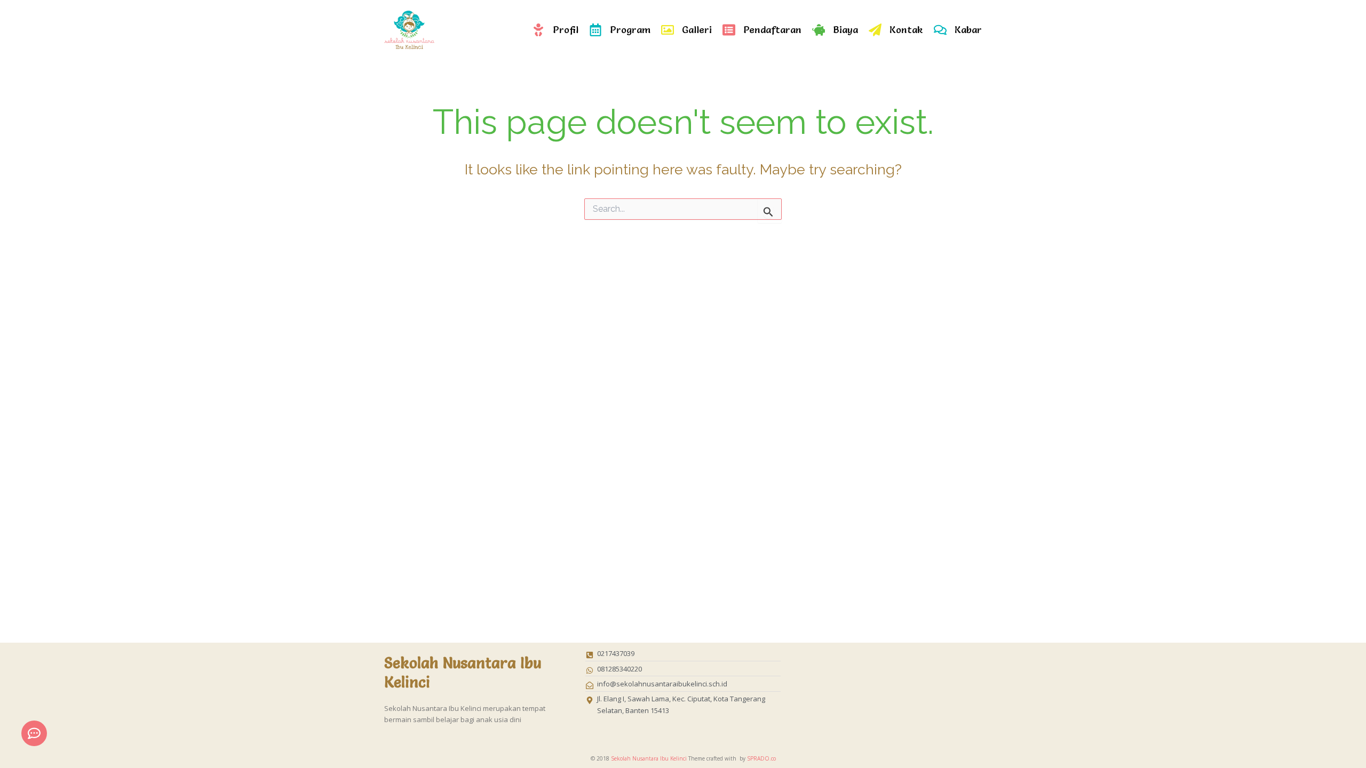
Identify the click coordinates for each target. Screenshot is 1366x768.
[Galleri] (667, 29)
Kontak (906, 29)
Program (630, 29)
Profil (565, 29)
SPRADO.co (761, 758)
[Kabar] (940, 29)
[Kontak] (875, 29)
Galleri (697, 29)
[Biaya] (818, 29)
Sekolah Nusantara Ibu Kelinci (649, 758)
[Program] (595, 29)
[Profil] (538, 29)
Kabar (968, 29)
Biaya (845, 29)
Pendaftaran (772, 29)
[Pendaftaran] (728, 29)
